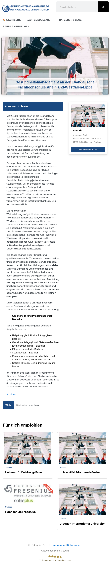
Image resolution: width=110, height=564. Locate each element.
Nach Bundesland (38, 20)
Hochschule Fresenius (20, 512)
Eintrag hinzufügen (16, 26)
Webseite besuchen (27, 405)
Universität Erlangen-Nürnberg (81, 472)
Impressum (59, 545)
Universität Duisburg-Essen (24, 472)
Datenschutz (74, 545)
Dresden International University (82, 524)
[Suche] (103, 6)
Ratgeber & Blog (70, 20)
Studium (10, 394)
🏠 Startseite (12, 20)
